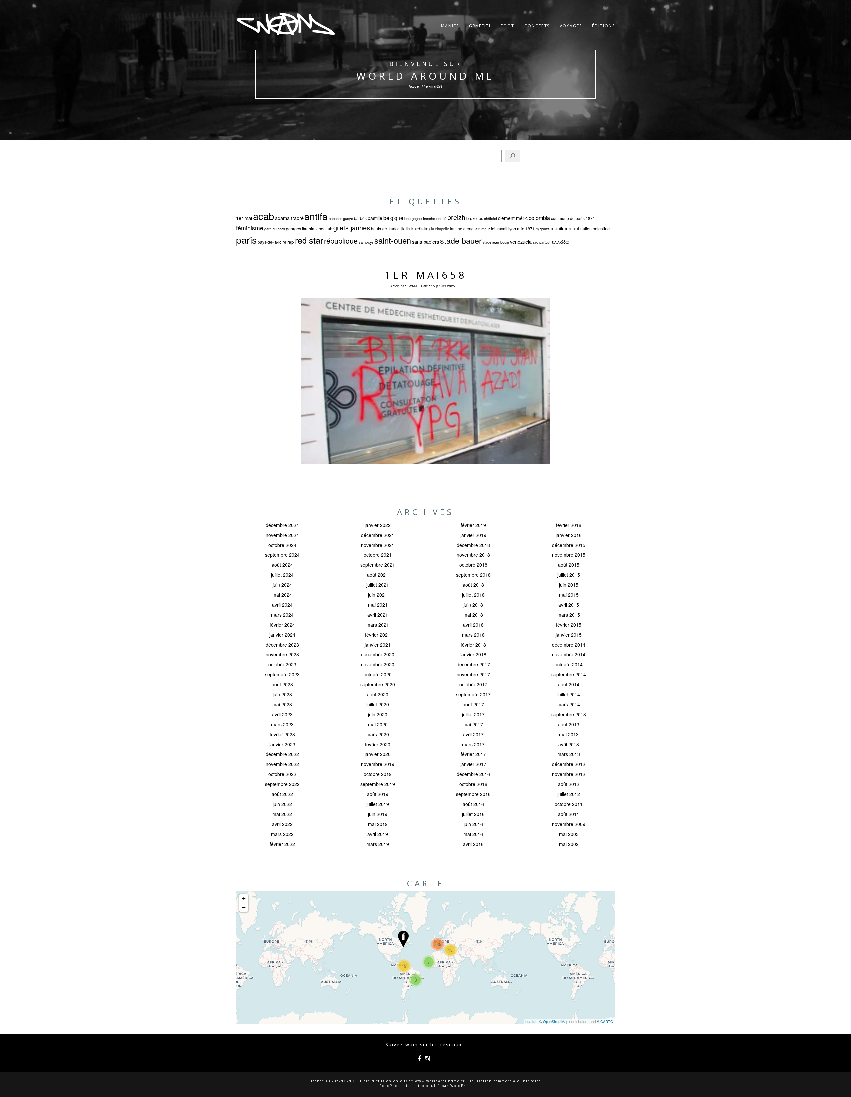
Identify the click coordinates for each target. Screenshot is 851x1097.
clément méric (513, 218)
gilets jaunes (351, 227)
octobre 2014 (569, 664)
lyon (512, 229)
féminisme (249, 228)
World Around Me (425, 76)
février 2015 (568, 624)
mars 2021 (377, 624)
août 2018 (473, 584)
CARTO (606, 1021)
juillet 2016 (473, 814)
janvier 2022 (378, 525)
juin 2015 (568, 584)
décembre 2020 (377, 654)
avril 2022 (282, 824)
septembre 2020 (377, 684)
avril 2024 (282, 604)
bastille (375, 218)
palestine (601, 228)
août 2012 (568, 784)
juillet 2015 (568, 574)
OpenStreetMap (555, 1021)
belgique (393, 217)
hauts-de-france (385, 228)
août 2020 (377, 694)
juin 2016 (473, 824)
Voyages (571, 26)
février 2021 (377, 634)
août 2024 (282, 564)
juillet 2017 (473, 714)
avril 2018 (473, 624)
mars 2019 (377, 844)
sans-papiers (425, 241)
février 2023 (282, 734)
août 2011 (568, 814)
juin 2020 (377, 714)
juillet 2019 (377, 804)
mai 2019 (378, 824)
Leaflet (530, 1021)
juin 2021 (377, 594)
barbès (360, 218)
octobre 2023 (282, 664)
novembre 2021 (377, 545)
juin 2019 (377, 814)
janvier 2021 (378, 644)
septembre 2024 (282, 554)
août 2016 (473, 804)
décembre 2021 (377, 535)
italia (405, 228)
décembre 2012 (568, 764)
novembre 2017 (473, 674)
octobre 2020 (378, 674)
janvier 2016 (569, 535)
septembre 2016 (473, 794)
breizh (456, 217)
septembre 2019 (377, 784)
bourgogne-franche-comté (425, 218)
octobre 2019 (378, 774)
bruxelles (474, 218)
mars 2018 (473, 634)
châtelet (490, 218)
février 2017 (473, 754)
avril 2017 (473, 734)
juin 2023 (282, 694)
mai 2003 (569, 834)
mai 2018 (473, 614)
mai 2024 (282, 594)
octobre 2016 (473, 784)
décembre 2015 (568, 545)
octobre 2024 (282, 545)
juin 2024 (282, 584)
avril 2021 (377, 614)
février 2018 (473, 644)
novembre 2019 (377, 764)
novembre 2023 (282, 654)
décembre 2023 (282, 644)
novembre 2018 (473, 554)
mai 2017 (473, 724)
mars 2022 (282, 834)
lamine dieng (462, 228)
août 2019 (377, 794)
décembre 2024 (282, 525)
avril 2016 (473, 844)
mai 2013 (569, 734)
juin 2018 (473, 604)
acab (263, 216)
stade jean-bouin (496, 242)
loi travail (499, 229)
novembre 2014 (568, 654)
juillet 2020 (377, 704)
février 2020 (377, 744)
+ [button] (244, 898)
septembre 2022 (282, 784)
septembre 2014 (568, 674)
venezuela (521, 241)
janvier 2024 (282, 634)
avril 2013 (568, 744)
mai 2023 (282, 704)
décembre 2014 (568, 644)
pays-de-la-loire (272, 242)
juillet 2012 (568, 794)
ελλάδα (560, 242)
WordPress (461, 1085)
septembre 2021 (377, 564)
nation (586, 229)
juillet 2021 (377, 584)
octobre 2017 (473, 684)
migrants (543, 228)
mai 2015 (569, 594)
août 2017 (473, 704)
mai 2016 (473, 834)
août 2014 (568, 684)
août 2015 (568, 564)
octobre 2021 (378, 554)
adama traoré (289, 217)
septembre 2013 (568, 714)
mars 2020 (377, 734)
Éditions (603, 26)
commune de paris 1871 (573, 218)
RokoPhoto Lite (395, 1085)
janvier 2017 (473, 764)
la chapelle (440, 228)
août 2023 (282, 684)
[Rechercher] (512, 156)
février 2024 (282, 624)
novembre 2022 (282, 764)
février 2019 (473, 525)
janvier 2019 (473, 535)
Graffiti (480, 26)
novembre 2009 (568, 824)
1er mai (244, 217)
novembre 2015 (568, 554)
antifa (316, 216)
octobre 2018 (473, 564)
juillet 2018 (473, 594)
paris (246, 239)
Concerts (537, 26)
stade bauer (461, 240)
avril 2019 (377, 834)
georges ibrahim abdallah (309, 229)
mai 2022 (282, 814)
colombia (539, 218)
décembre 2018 (473, 545)
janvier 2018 (473, 654)
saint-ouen (392, 240)
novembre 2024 (282, 535)
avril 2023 (282, 714)
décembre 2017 (473, 664)
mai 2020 (378, 724)
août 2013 (568, 724)
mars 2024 (282, 614)
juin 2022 (282, 804)
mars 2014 (568, 704)
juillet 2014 (568, 694)
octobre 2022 (282, 774)
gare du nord (274, 228)
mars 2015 (568, 614)
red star (309, 240)
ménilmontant (565, 228)
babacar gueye (341, 218)
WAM (413, 286)
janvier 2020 (378, 754)
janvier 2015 (569, 634)
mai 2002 (569, 844)
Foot (507, 26)
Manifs (450, 26)
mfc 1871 (526, 228)
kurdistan (420, 228)
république (341, 240)
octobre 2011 (569, 804)
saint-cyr (366, 242)
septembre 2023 (282, 674)
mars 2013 (568, 754)
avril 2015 (568, 604)
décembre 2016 (473, 774)
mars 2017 (473, 744)
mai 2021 (378, 604)
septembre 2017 (473, 694)
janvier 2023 (282, 744)
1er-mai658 (426, 275)
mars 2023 (282, 724)
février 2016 (568, 525)
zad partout (541, 242)
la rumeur (482, 228)
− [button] (244, 907)
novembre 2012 (568, 774)
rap (290, 242)
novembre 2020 (377, 664)
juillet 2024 (282, 574)
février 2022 (282, 844)
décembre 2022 (282, 754)
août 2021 (377, 574)
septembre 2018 (473, 574)
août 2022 (282, 794)
